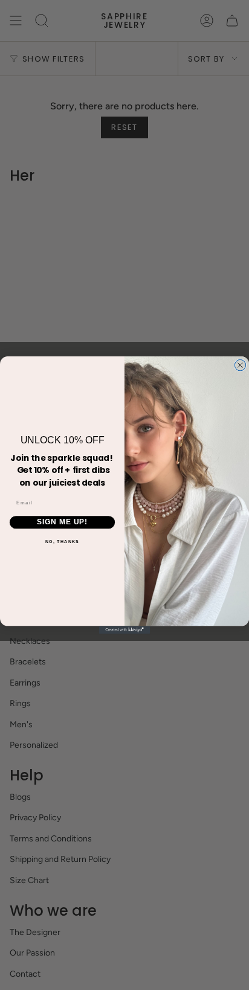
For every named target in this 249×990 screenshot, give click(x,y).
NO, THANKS (62, 541)
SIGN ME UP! (62, 522)
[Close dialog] (239, 364)
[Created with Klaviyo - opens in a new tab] (124, 630)
